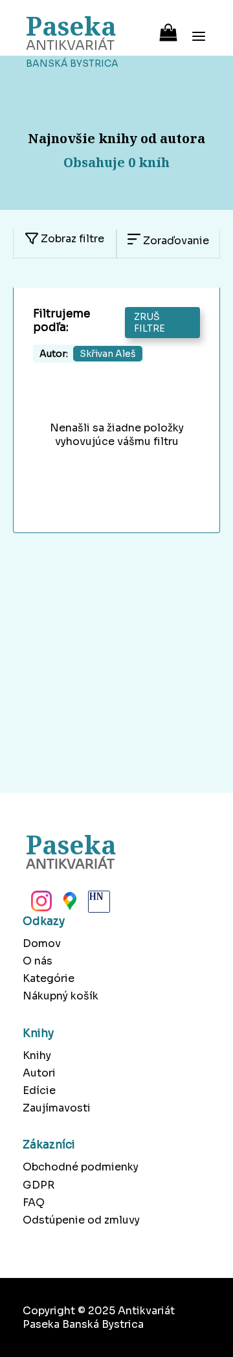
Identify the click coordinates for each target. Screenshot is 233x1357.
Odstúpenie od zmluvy (81, 1220)
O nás (37, 961)
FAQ (34, 1202)
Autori (39, 1073)
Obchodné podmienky (81, 1167)
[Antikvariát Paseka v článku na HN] (98, 905)
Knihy (37, 1055)
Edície (39, 1090)
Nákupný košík (60, 996)
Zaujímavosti (57, 1108)
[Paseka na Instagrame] (40, 905)
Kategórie (48, 978)
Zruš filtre (149, 322)
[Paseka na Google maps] (68, 905)
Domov (42, 943)
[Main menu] (198, 28)
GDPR (38, 1185)
